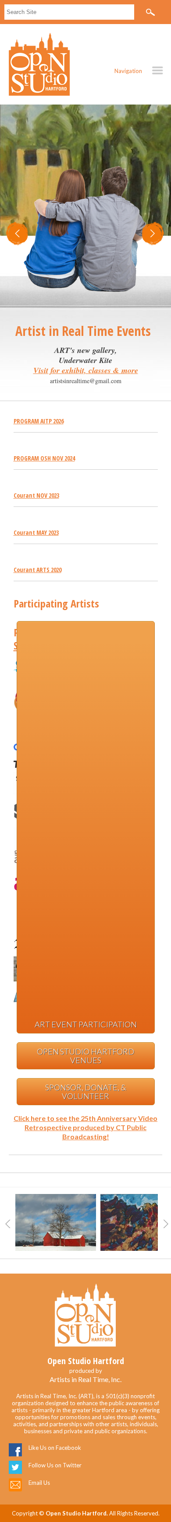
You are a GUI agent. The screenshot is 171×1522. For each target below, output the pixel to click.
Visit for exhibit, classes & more (85, 370)
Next (165, 1223)
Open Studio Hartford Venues (85, 1056)
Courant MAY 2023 (36, 532)
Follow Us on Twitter (55, 1465)
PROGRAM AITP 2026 (39, 421)
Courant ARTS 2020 (37, 570)
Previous (7, 1223)
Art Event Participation (86, 1024)
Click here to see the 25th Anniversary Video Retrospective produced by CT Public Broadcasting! (85, 1127)
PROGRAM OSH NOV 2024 (44, 458)
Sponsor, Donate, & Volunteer (85, 1091)
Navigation (128, 70)
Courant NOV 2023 (36, 495)
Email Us (39, 1482)
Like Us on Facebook (54, 1447)
